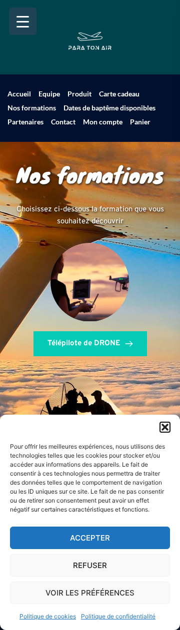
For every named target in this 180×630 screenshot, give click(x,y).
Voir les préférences (90, 593)
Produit (80, 93)
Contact (63, 121)
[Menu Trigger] (22, 21)
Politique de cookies (48, 616)
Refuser (90, 565)
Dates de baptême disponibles (110, 107)
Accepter (90, 538)
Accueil (19, 93)
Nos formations (32, 107)
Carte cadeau (119, 93)
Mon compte (102, 121)
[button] (165, 427)
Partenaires (26, 121)
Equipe (49, 93)
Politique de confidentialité (118, 616)
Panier (140, 121)
